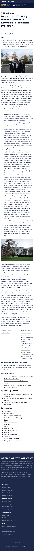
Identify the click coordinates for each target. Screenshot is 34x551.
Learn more (20, 478)
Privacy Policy (24, 546)
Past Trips (4, 518)
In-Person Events (6, 501)
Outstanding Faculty (7, 509)
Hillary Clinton (24, 343)
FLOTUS (27, 341)
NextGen (4, 529)
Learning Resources (7, 506)
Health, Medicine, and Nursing (13, 418)
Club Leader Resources (8, 493)
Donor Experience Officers (9, 526)
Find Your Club (6, 487)
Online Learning (6, 504)
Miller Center (28, 348)
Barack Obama (25, 335)
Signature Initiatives (7, 490)
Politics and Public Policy (11, 430)
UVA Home (3, 1)
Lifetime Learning (7, 498)
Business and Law (9, 413)
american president (26, 333)
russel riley (28, 356)
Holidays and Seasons (10, 422)
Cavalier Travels (6, 512)
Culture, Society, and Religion (12, 416)
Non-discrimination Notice (12, 546)
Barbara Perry (24, 337)
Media (5, 426)
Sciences (6, 432)
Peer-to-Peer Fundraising (8, 531)
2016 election (28, 330)
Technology (7, 436)
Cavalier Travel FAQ (7, 520)
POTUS (23, 350)
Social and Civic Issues (10, 434)
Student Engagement (7, 534)
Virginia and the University (11, 438)
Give (3, 523)
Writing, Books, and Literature (12, 441)
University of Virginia (26, 358)
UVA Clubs (5, 484)
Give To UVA (11, 1)
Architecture (7, 411)
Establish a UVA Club (7, 495)
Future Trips (5, 515)
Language (7, 424)
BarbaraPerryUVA (22, 46)
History (6, 420)
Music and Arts (8, 428)
